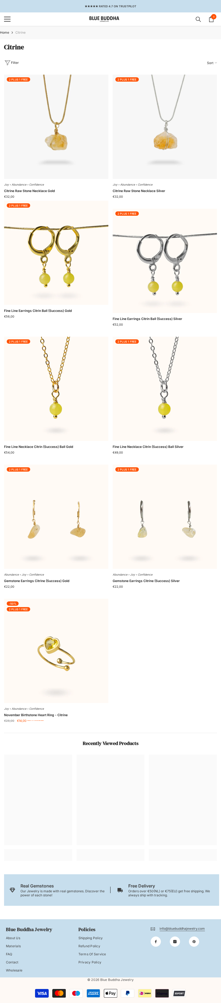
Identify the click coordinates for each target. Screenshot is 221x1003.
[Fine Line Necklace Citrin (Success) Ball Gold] (56, 389)
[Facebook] (156, 941)
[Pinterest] (194, 941)
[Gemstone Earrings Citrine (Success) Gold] (56, 517)
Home (4, 32)
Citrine (20, 32)
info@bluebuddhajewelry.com (182, 929)
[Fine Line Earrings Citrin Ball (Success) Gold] (56, 253)
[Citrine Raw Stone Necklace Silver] (165, 127)
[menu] (7, 19)
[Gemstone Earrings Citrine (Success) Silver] (165, 517)
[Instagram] (175, 941)
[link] (38, 851)
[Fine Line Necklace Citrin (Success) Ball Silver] (165, 389)
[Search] (198, 19)
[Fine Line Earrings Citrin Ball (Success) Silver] (165, 261)
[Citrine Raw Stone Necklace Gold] (56, 127)
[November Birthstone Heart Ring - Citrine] (56, 651)
